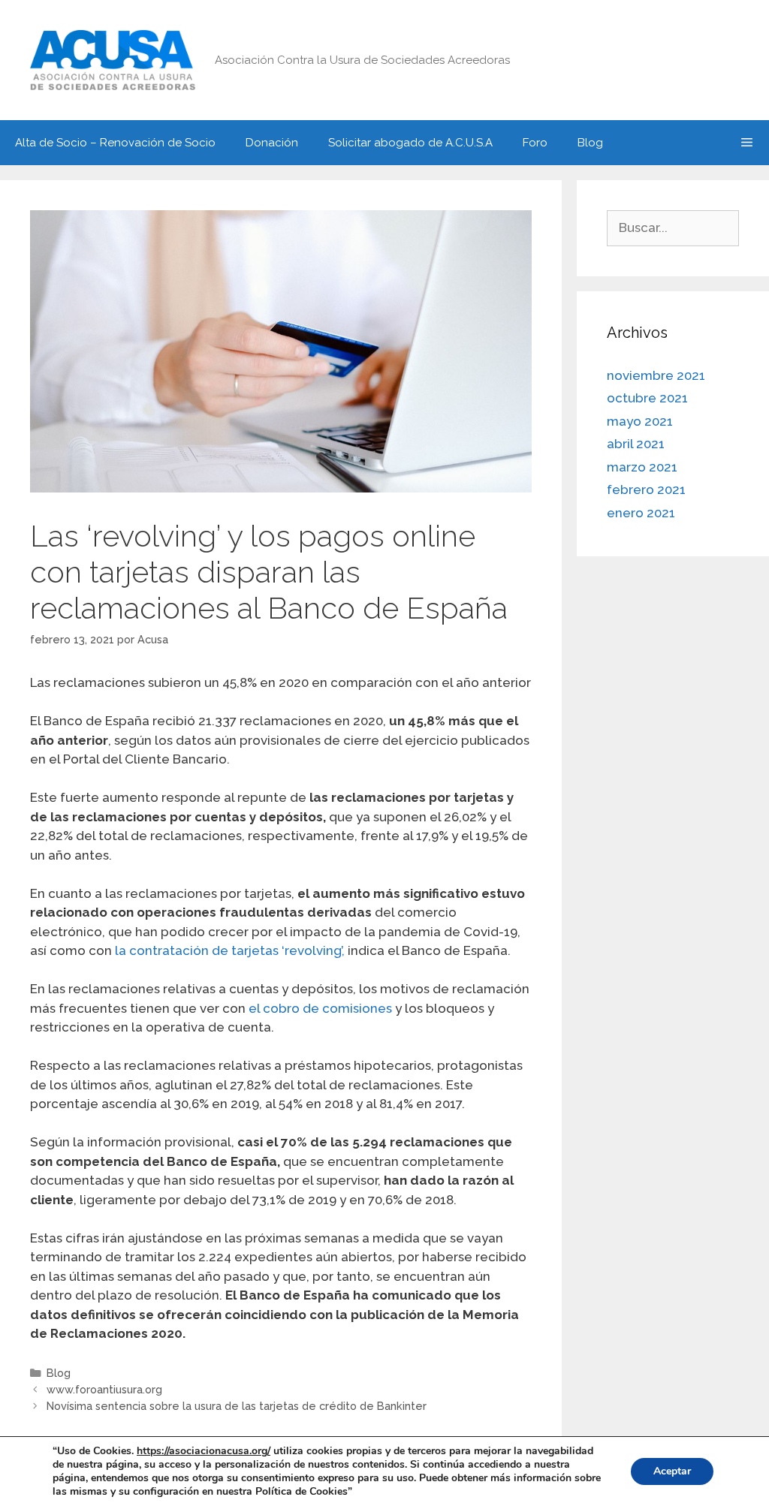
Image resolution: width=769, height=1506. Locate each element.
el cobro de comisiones (320, 1008)
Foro (535, 142)
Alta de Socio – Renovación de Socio (115, 142)
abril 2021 (636, 443)
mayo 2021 (640, 421)
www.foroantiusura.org (104, 1389)
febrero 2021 (646, 489)
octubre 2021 (647, 397)
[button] (747, 142)
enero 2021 (641, 512)
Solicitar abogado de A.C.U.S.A (410, 142)
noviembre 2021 (656, 375)
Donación (272, 142)
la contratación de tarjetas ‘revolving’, (230, 950)
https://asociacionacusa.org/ (203, 1451)
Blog (590, 142)
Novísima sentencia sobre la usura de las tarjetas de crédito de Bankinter (237, 1405)
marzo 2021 (642, 466)
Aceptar (672, 1471)
